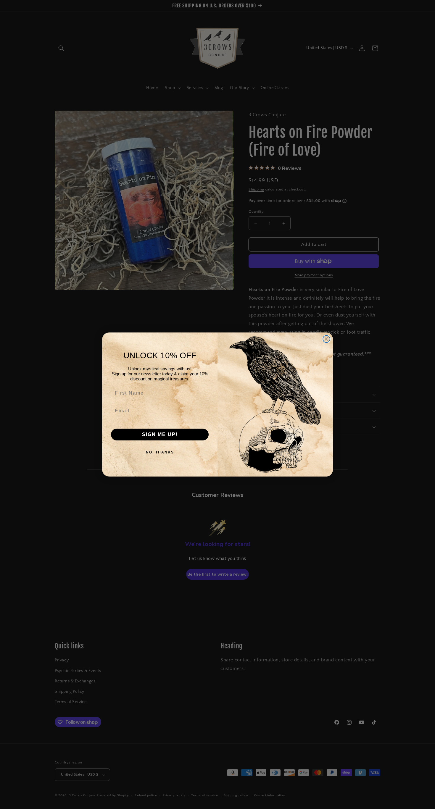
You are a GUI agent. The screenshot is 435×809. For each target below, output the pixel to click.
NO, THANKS (160, 452)
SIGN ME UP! (160, 434)
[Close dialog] (326, 339)
